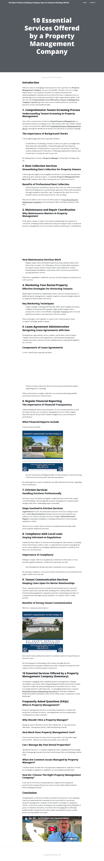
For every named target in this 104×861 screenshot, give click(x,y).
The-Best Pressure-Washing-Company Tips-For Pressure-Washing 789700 (39, 3)
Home (85, 2)
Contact (92, 2)
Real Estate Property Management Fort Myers (39, 691)
